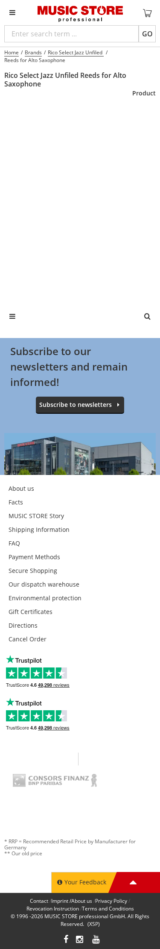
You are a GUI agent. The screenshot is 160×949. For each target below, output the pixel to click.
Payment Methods (34, 557)
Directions (23, 625)
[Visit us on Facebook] (66, 940)
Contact (39, 901)
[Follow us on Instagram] (80, 940)
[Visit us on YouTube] (96, 940)
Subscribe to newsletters (75, 404)
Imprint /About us (71, 901)
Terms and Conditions (108, 908)
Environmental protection (45, 598)
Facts (16, 502)
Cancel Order (28, 639)
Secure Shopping (33, 570)
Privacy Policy (111, 901)
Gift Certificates (30, 612)
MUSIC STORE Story (36, 516)
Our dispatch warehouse (44, 584)
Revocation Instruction (52, 908)
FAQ (14, 543)
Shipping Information (39, 529)
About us (21, 488)
